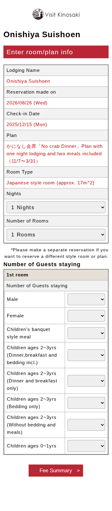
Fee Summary (56, 470)
